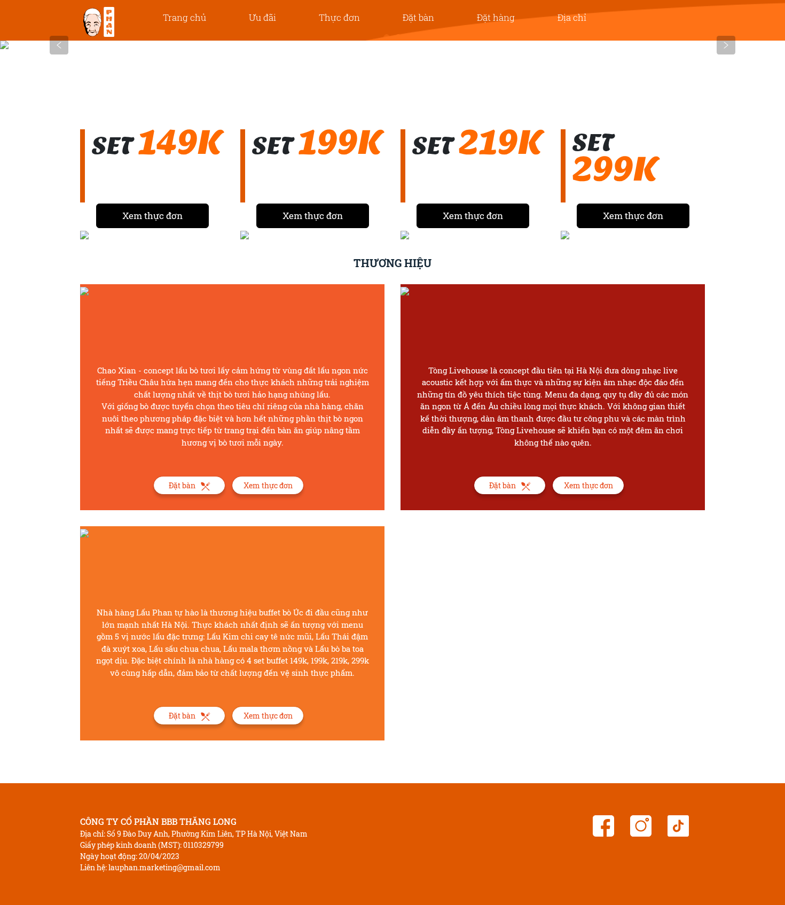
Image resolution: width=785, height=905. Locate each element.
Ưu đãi (262, 17)
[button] (59, 45)
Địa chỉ (572, 17)
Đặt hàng (496, 17)
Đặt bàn (418, 17)
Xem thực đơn (152, 215)
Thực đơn (339, 17)
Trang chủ (184, 17)
